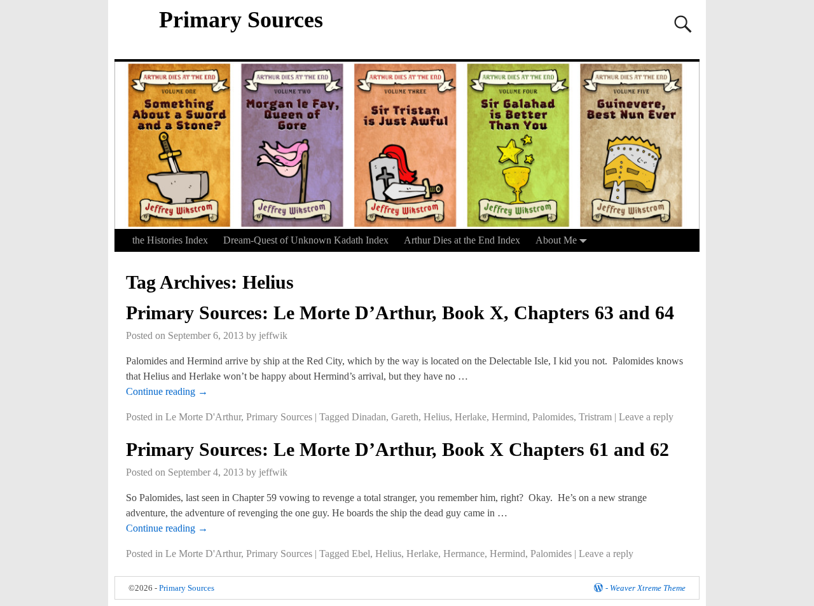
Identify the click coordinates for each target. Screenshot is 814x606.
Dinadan (369, 416)
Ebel (361, 553)
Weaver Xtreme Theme (648, 588)
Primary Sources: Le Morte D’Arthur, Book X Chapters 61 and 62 (397, 449)
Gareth (404, 416)
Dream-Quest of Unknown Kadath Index (306, 240)
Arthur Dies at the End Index (462, 240)
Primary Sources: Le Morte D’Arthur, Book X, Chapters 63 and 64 (400, 312)
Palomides (553, 416)
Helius (437, 416)
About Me (556, 240)
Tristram (595, 416)
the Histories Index (170, 240)
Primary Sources (241, 19)
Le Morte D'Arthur (203, 416)
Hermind (509, 416)
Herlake (470, 416)
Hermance (464, 553)
